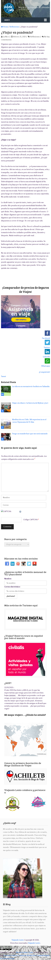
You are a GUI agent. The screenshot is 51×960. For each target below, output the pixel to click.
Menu (7, 20)
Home (5, 27)
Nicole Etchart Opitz (24, 952)
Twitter (29, 564)
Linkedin (12, 564)
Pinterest (18, 564)
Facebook (7, 564)
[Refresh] (20, 511)
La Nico (6, 37)
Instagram (23, 564)
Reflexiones (14, 27)
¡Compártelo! (44, 372)
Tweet (3, 376)
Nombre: (8, 579)
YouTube (34, 564)
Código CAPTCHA (30, 519)
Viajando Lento (18, 940)
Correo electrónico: (12, 587)
